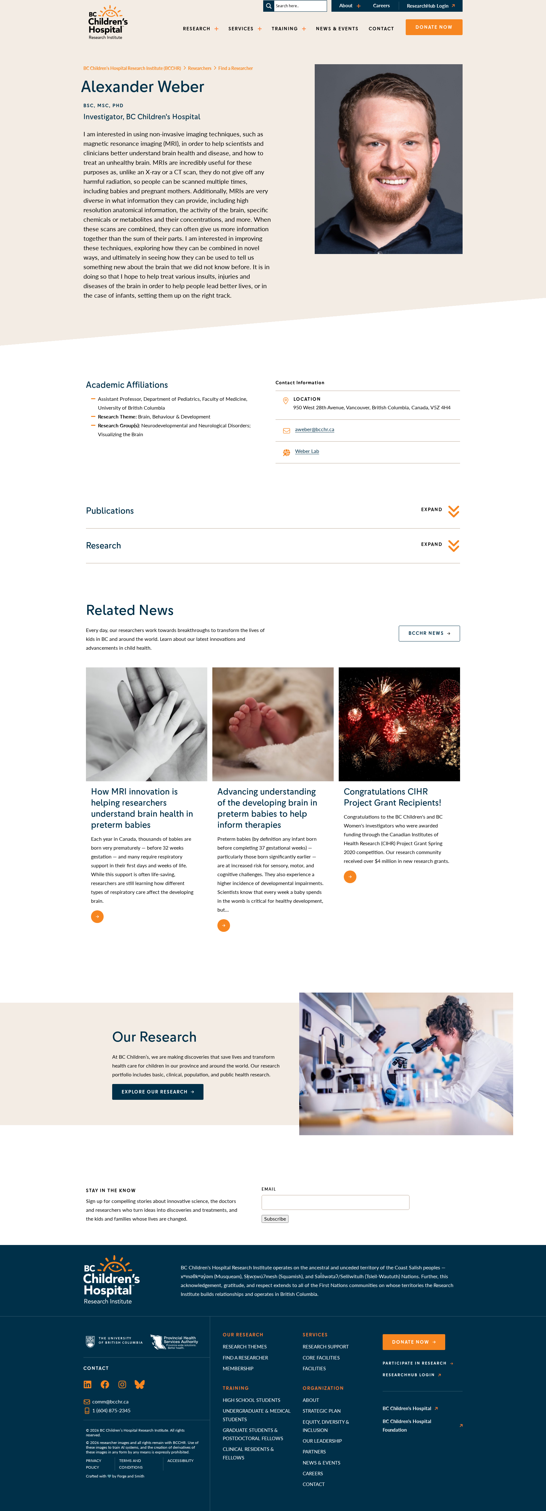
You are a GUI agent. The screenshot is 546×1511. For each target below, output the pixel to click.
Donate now (434, 27)
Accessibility (180, 1460)
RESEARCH (196, 29)
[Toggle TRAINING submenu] (305, 28)
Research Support (326, 1346)
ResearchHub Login (427, 5)
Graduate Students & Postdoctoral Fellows (253, 1434)
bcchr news (426, 633)
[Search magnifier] (269, 6)
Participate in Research (415, 1363)
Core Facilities (321, 1357)
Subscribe (275, 1218)
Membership (238, 1368)
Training (236, 1388)
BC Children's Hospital (407, 1408)
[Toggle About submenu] (359, 6)
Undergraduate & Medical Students (257, 1414)
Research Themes (245, 1346)
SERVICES (241, 29)
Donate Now (410, 1342)
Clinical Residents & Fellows (248, 1453)
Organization (323, 1388)
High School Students (251, 1399)
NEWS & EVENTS (337, 29)
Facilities (314, 1368)
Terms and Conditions (131, 1464)
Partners (314, 1451)
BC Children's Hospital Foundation (407, 1425)
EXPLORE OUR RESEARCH (155, 1092)
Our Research (243, 1335)
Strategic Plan (322, 1410)
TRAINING (285, 29)
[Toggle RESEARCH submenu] (217, 28)
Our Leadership (322, 1440)
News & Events (321, 1462)
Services (315, 1335)
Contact (314, 1484)
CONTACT (381, 29)
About (346, 5)
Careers (381, 5)
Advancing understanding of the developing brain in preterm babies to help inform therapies (267, 808)
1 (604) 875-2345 (111, 1410)
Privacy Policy (93, 1464)
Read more (122, 917)
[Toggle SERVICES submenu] (260, 28)
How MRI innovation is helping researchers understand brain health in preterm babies (142, 808)
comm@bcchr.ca (110, 1401)
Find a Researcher (245, 1357)
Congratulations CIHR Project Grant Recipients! (392, 797)
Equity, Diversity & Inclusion (326, 1425)
